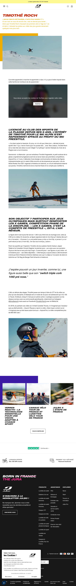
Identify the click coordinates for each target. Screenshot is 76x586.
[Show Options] (66, 305)
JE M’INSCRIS (56, 310)
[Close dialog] (71, 272)
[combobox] (55, 305)
